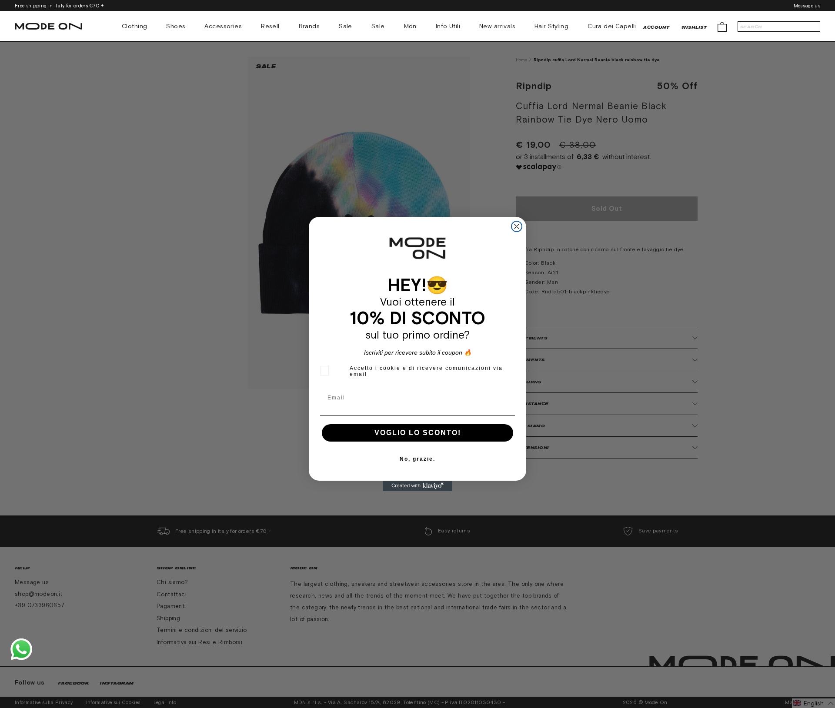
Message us (807, 5)
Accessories (223, 26)
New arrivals (497, 26)
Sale (345, 26)
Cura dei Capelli (612, 26)
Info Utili (448, 26)
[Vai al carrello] (722, 26)
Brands (309, 26)
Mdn (410, 26)
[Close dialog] (516, 226)
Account (656, 27)
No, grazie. (417, 459)
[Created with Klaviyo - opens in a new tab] (417, 486)
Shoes (175, 26)
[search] (779, 26)
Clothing (134, 26)
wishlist (694, 27)
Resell (270, 26)
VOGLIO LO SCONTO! (417, 432)
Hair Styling (551, 26)
